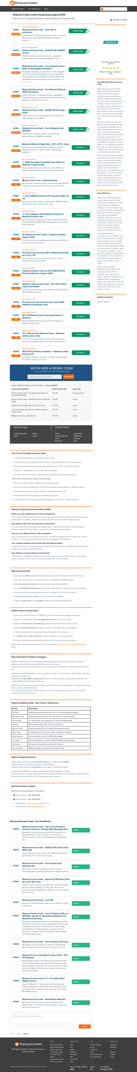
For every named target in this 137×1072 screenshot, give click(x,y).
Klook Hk (58, 441)
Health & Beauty (103, 302)
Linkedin (112, 1054)
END (71, 1057)
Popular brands (17, 9)
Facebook (113, 1045)
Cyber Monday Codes (57, 1059)
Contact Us (93, 1049)
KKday (72, 1049)
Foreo (34, 436)
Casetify (77, 438)
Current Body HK (20, 434)
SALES (52, 1057)
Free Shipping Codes (56, 1052)
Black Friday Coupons (57, 1047)
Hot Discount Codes (56, 1045)
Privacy (92, 1047)
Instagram (113, 1047)
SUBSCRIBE (68, 377)
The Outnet (78, 434)
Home (12, 1034)
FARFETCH (78, 436)
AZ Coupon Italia (95, 1057)
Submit (84, 1026)
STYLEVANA (74, 1059)
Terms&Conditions (95, 1045)
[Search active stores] (102, 9)
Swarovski (73, 1052)
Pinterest (113, 1052)
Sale (46, 9)
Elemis (34, 434)
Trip (71, 1047)
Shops (18, 1034)
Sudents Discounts (56, 1049)
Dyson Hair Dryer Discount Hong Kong (71, 644)
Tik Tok (112, 1057)
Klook (72, 1045)
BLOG (92, 1052)
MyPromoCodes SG (96, 1054)
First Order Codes (55, 1054)
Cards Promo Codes (56, 1061)
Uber (75, 441)
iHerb (16, 436)
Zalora (57, 434)
